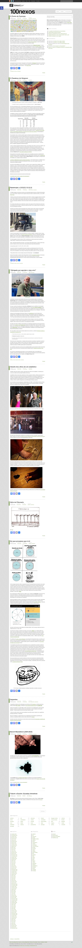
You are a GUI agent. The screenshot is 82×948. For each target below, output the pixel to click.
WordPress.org (55, 837)
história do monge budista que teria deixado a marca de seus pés (32, 436)
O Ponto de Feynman (18, 16)
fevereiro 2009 (14, 896)
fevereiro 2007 (14, 925)
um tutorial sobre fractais (22, 777)
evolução (32, 821)
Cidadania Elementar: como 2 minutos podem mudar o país (58, 34)
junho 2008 (14, 906)
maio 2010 (13, 878)
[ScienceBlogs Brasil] (17, 6)
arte (21, 818)
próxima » (43, 811)
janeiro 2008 (14, 912)
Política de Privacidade (33, 942)
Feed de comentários (56, 836)
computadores (22, 819)
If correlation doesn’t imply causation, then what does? (19, 176)
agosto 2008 (14, 903)
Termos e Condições (41, 942)
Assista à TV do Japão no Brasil (59, 41)
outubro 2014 (14, 836)
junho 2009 (14, 891)
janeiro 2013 (14, 842)
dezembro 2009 (14, 884)
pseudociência (33, 824)
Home (57, 11)
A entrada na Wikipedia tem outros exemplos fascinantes (20, 159)
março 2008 (14, 909)
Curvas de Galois (54, 819)
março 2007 (14, 924)
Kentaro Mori (19, 18)
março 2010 (14, 880)
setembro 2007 (14, 917)
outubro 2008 (14, 901)
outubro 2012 (14, 843)
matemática (34, 18)
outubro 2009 (14, 886)
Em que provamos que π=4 (20, 541)
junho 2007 (14, 920)
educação (12, 821)
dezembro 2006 (14, 928)
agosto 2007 (14, 918)
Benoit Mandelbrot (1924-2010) (21, 732)
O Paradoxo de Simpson (19, 78)
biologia (42, 818)
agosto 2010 (14, 874)
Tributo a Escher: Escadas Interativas (23, 793)
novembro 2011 (14, 856)
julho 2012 (13, 847)
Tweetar (43, 72)
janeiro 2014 (14, 838)
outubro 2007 (14, 915)
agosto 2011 (14, 859)
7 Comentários (25, 80)
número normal (38, 46)
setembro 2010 (14, 873)
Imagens (52, 823)
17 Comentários (25, 272)
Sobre (62, 11)
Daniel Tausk (15, 327)
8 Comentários (25, 543)
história (15, 263)
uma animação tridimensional (31, 705)
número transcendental (32, 41)
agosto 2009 (14, 889)
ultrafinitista (31, 313)
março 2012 (14, 851)
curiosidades (30, 18)
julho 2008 (13, 904)
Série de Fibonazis (17, 502)
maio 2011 (13, 863)
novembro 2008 (14, 900)
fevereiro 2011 (14, 867)
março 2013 (14, 840)
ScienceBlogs (27, 945)
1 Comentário (24, 504)
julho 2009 (13, 890)
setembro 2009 (14, 887)
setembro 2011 (14, 858)
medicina (22, 824)
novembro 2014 (14, 835)
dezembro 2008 (14, 898)
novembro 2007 (14, 914)
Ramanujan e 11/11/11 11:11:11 (21, 187)
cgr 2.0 (41, 799)
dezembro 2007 (14, 913)
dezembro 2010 (14, 869)
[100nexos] (23, 13)
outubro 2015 (14, 834)
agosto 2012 (14, 846)
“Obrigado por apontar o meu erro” (23, 270)
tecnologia (12, 826)
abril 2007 (13, 923)
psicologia (43, 824)
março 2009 (14, 895)
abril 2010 (13, 879)
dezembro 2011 (14, 854)
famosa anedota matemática (27, 234)
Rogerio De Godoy (51, 47)
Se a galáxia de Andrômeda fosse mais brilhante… (57, 31)
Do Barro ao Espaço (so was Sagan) (54, 36)
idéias (30, 272)
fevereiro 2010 (14, 881)
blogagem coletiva (54, 818)
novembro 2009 (14, 885)
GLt (12, 529)
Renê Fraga (12, 194)
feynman (15, 71)
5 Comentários (25, 18)
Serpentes (13, 699)
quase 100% (29, 65)
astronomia (33, 818)
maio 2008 (13, 907)
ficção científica (43, 821)
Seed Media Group (22, 945)
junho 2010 (14, 876)
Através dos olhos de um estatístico (23, 367)
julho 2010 (13, 875)
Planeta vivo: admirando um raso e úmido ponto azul (57, 33)
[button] (1, 8)
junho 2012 (14, 848)
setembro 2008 (14, 902)
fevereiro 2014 (14, 837)
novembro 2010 (14, 870)
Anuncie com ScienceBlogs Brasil (24, 942)
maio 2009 (13, 892)
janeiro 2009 (14, 897)
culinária (32, 819)
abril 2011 (13, 864)
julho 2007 (13, 919)
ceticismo (63, 818)
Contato (46, 942)
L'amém (62, 823)
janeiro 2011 (14, 868)
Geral (11, 823)
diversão (29, 504)
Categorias (68, 11)
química (52, 824)
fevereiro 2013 (14, 841)
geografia (63, 821)
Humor (32, 823)
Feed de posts (55, 835)
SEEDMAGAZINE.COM (33, 945)
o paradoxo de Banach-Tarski (17, 661)
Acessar (54, 834)
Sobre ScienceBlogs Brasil (14, 942)
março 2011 (14, 865)
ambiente (11, 818)
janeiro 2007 (14, 926)
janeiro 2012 (14, 853)
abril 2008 (13, 908)
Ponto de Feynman (36, 45)
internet (18, 263)
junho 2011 (14, 862)
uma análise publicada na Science (26, 151)
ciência (11, 819)
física (52, 821)
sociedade (63, 824)
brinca (37, 307)
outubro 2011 (14, 857)
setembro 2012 (14, 845)
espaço (21, 821)
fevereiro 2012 (14, 852)
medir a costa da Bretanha (20, 639)
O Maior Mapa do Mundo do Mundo (54, 32)
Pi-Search (34, 63)
